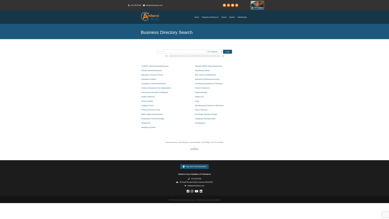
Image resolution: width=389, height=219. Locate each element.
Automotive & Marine (148, 79)
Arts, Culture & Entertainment (205, 75)
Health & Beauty (201, 92)
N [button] (195, 56)
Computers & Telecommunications (153, 83)
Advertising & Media (202, 70)
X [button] (215, 56)
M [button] (193, 56)
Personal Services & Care (150, 110)
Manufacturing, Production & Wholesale (209, 105)
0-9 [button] (166, 56)
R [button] (203, 56)
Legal (197, 101)
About (197, 17)
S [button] (205, 56)
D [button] (175, 56)
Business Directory (172, 142)
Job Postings (206, 142)
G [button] (181, 56)
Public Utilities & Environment (152, 114)
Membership (242, 17)
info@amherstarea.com (196, 186)
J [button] (187, 56)
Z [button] (219, 56)
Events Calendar (195, 142)
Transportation (200, 123)
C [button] (173, 56)
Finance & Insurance (202, 88)
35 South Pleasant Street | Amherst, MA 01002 (196, 182)
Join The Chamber (217, 142)
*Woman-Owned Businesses (151, 70)
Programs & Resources (210, 17)
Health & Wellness (148, 97)
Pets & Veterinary (201, 110)
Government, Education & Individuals (154, 92)
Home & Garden (147, 101)
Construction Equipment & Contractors (209, 83)
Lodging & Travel (147, 105)
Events (223, 17)
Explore (232, 17)
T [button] (207, 56)
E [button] (177, 56)
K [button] (189, 56)
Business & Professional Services (207, 79)
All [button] (222, 56)
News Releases (184, 142)
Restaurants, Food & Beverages (152, 119)
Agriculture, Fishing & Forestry (152, 75)
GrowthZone (217, 200)
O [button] (197, 56)
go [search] (228, 52)
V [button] (211, 56)
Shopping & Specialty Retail (205, 119)
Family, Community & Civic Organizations (156, 88)
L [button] (191, 56)
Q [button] (201, 56)
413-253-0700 (196, 179)
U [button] (209, 56)
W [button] (213, 56)
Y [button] (217, 56)
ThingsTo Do (146, 123)
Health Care (199, 97)
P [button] (199, 56)
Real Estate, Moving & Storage (206, 114)
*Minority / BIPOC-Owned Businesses (208, 66)
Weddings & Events (148, 127)
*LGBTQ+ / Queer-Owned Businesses (154, 66)
